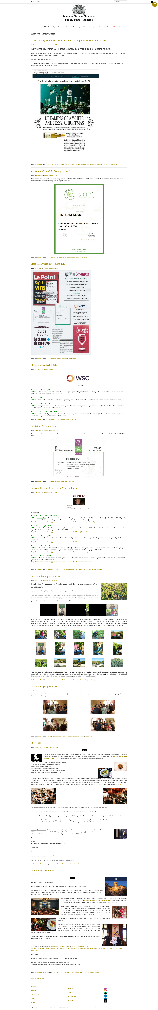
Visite (85, 27)
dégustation (55, 736)
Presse (69, 358)
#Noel (58, 164)
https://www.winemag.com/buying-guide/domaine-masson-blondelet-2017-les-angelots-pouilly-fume (61, 532)
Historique (47, 27)
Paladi (72, 257)
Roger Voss (85, 569)
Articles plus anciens (37, 978)
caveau (49, 736)
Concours (50, 257)
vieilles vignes (92, 680)
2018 (49, 680)
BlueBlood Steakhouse (42, 870)
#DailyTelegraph (52, 164)
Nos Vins (65, 27)
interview (58, 680)
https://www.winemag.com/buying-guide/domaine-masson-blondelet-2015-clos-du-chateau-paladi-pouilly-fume (64, 522)
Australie (53, 864)
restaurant (82, 864)
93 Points (71, 569)
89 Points (55, 569)
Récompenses (93, 27)
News (44, 864)
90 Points (61, 569)
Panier (109, 27)
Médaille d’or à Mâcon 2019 (45, 426)
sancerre (74, 358)
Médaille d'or (56, 481)
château (69, 972)
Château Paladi (60, 864)
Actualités (102, 27)
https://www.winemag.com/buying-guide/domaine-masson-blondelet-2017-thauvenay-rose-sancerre (61, 562)
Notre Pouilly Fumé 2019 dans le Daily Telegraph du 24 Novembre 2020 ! (68, 40)
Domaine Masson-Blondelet (51, 45)
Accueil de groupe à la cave (45, 686)
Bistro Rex (36, 743)
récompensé (71, 481)
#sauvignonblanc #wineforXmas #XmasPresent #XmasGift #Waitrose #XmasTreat (82, 164)
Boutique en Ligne (75, 27)
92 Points (66, 569)
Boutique (70, 988)
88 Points (50, 569)
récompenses (85, 257)
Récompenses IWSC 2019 (44, 365)
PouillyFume (114, 164)
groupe (75, 736)
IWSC (54, 419)
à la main (53, 680)
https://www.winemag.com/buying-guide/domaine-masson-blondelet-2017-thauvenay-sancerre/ (60, 542)
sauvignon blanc (78, 680)
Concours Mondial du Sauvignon (61, 257)
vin (91, 736)
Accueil (40, 27)
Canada (65, 972)
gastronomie (68, 864)
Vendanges (86, 680)
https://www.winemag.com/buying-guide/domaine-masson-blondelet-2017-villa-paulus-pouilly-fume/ (61, 552)
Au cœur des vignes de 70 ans (46, 576)
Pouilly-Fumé (107, 164)
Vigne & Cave (57, 27)
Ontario (81, 972)
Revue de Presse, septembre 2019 (48, 264)
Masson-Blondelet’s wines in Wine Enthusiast (55, 488)
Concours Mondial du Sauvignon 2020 (50, 171)
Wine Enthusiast (98, 569)
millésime (63, 680)
